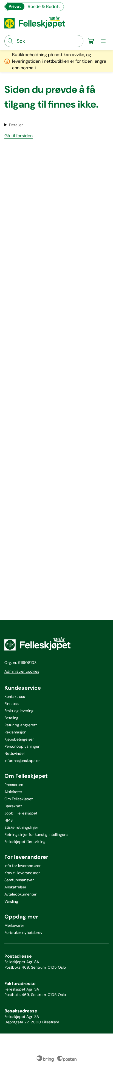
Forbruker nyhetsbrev (23, 932)
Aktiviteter (13, 791)
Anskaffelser (15, 887)
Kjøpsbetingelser (19, 739)
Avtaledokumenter (20, 894)
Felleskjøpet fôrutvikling (25, 841)
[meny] (103, 41)
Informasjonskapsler (22, 760)
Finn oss (11, 703)
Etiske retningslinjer (21, 827)
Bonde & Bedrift (44, 6)
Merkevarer (14, 925)
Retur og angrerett (20, 724)
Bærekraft (13, 806)
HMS (8, 820)
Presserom (13, 784)
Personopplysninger (21, 746)
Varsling (11, 901)
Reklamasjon (15, 732)
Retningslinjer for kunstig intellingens (36, 834)
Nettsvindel (14, 753)
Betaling (11, 717)
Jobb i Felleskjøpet (20, 813)
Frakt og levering (18, 710)
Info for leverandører (22, 865)
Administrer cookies (21, 671)
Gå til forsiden (18, 136)
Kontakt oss (14, 696)
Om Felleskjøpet (18, 798)
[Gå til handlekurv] (91, 41)
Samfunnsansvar (19, 879)
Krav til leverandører (22, 872)
